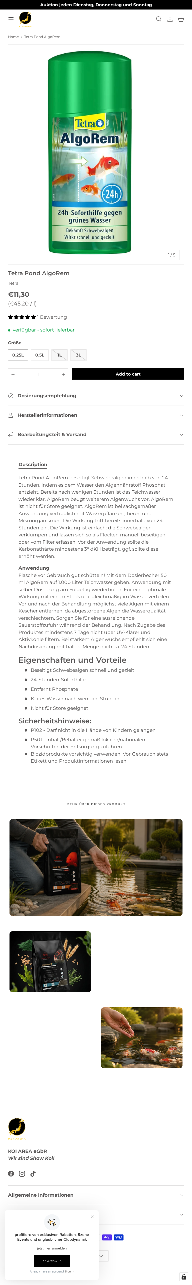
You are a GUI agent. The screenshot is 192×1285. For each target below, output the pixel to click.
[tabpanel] (96, 619)
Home (13, 37)
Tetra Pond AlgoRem (42, 37)
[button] (181, 19)
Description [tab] (32, 464)
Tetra (13, 283)
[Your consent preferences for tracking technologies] (184, 1276)
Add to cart (128, 374)
